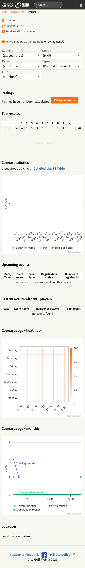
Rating (6, 61)
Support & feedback (24, 555)
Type (45, 61)
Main (4, 12)
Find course (17, 12)
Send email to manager (20, 31)
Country (7, 51)
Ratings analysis (64, 100)
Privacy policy (60, 555)
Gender (47, 51)
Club (5, 72)
